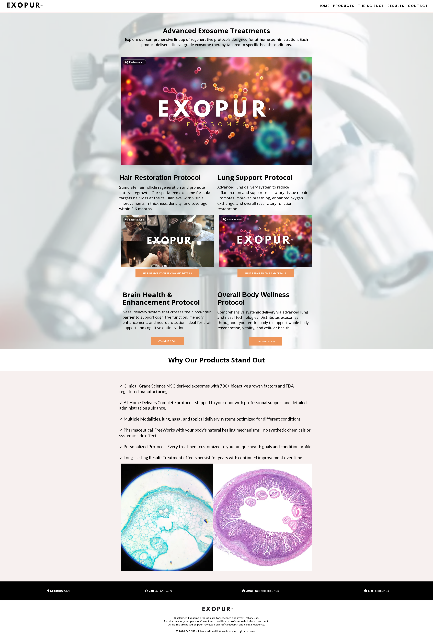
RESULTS (396, 6)
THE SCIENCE (371, 6)
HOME (324, 6)
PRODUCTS (344, 6)
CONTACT (418, 6)
